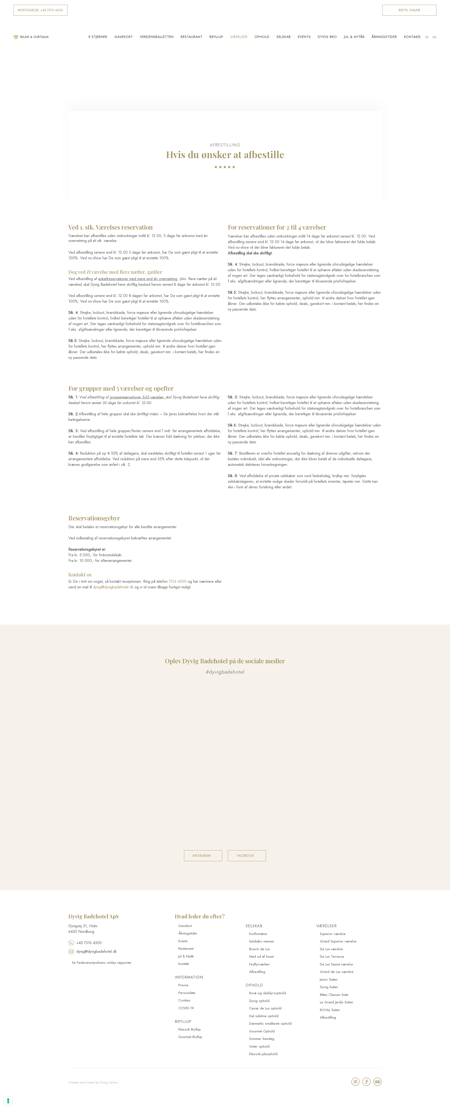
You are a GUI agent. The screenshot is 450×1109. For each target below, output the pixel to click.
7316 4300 (178, 581)
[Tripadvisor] (377, 1082)
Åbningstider (384, 36)
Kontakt (412, 36)
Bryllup (216, 36)
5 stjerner (97, 36)
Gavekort (123, 36)
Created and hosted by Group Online (93, 1082)
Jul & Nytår (354, 36)
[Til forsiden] (225, 15)
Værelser (239, 36)
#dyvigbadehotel (225, 671)
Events (304, 36)
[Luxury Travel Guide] (105, 986)
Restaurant (191, 36)
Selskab (284, 36)
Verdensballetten (157, 36)
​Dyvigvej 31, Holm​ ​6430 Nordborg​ (82, 928)
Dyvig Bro (327, 36)
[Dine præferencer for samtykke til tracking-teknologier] (8, 1100)
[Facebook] (366, 1082)
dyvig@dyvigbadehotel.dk (113, 587)
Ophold (262, 36)
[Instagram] (355, 1082)
